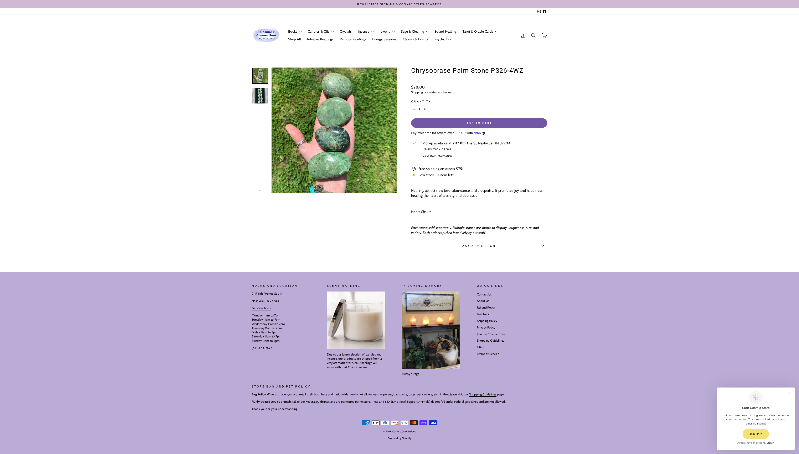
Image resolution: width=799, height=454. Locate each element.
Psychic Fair (443, 39)
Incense (364, 31)
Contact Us (484, 294)
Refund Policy (486, 307)
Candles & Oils (319, 31)
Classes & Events (415, 39)
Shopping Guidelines (490, 340)
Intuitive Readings (320, 39)
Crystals (346, 31)
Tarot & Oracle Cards (478, 31)
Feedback (483, 314)
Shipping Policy (487, 321)
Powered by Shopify (399, 438)
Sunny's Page (410, 374)
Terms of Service (488, 354)
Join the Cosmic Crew (491, 334)
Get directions (261, 308)
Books (293, 31)
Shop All (294, 39)
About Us (483, 301)
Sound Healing (445, 31)
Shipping (417, 92)
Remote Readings (353, 39)
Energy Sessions (384, 39)
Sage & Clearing (413, 31)
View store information (437, 155)
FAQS (481, 347)
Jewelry (385, 31)
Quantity (421, 101)
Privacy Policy (486, 327)
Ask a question (479, 245)
